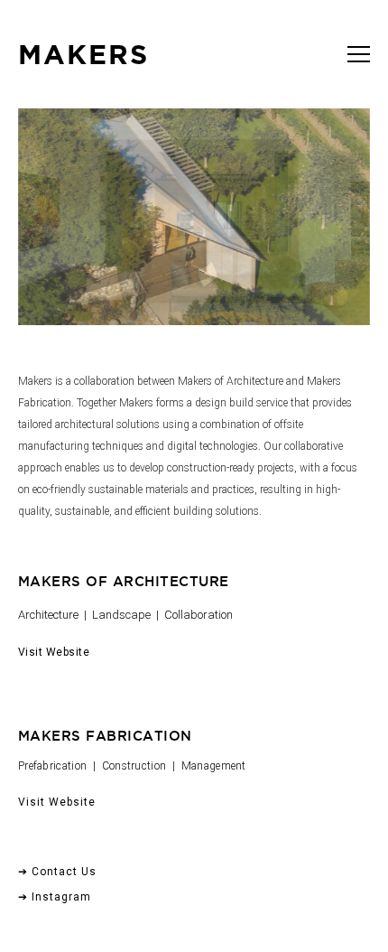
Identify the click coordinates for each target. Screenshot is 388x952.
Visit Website (54, 652)
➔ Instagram (54, 897)
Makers (83, 54)
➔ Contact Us (57, 871)
